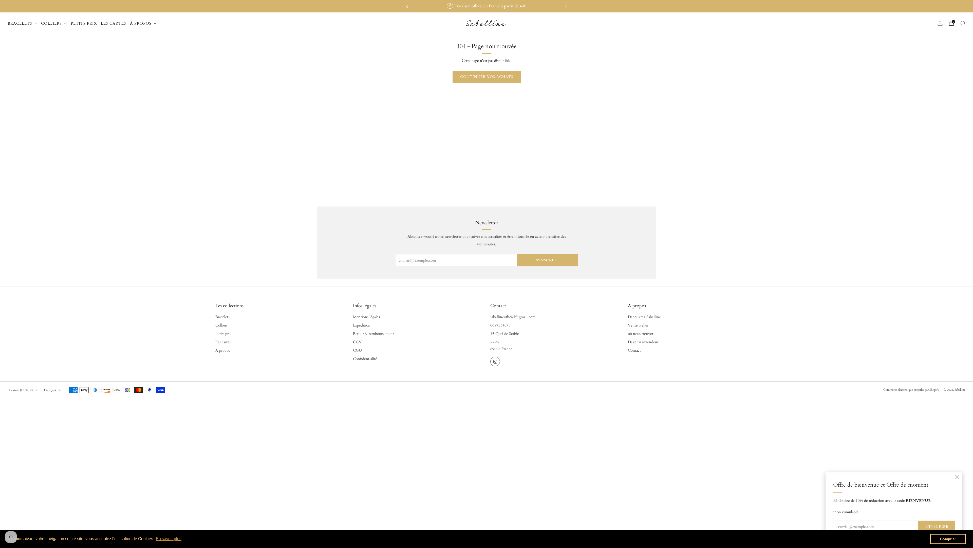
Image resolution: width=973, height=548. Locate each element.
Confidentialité (365, 359)
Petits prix (223, 333)
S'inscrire (937, 526)
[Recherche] (962, 23)
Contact (634, 350)
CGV (357, 342)
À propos (222, 350)
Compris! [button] (948, 539)
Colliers (221, 325)
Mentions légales (366, 317)
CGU (357, 350)
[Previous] (407, 6)
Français (50, 390)
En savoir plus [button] (168, 539)
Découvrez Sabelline (644, 317)
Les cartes (223, 342)
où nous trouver (640, 333)
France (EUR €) (21, 390)
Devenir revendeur (643, 342)
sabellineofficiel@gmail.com (513, 317)
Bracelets (222, 317)
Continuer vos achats (486, 76)
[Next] (566, 6)
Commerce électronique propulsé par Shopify (911, 390)
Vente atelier (638, 325)
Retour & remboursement (373, 333)
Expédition (361, 325)
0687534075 (500, 325)
